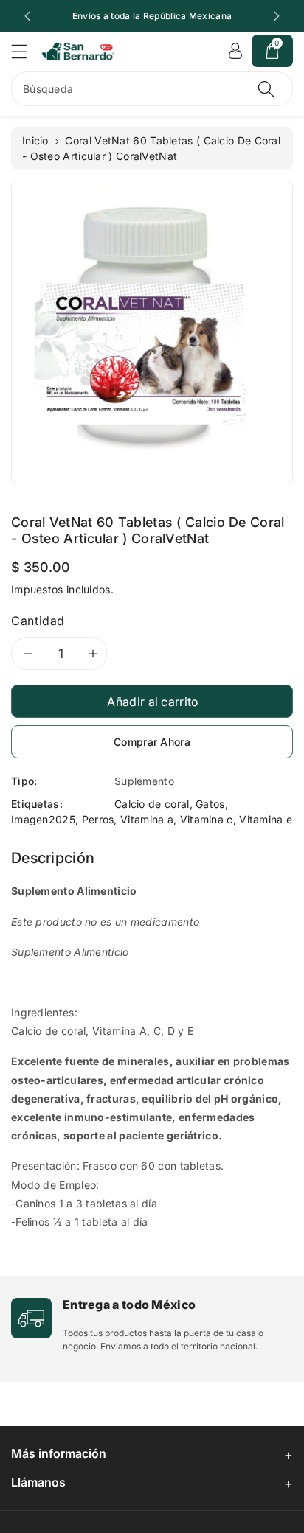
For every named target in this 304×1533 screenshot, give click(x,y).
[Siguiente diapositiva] (276, 16)
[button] (26, 51)
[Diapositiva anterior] (27, 16)
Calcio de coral (152, 803)
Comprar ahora (152, 742)
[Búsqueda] (266, 88)
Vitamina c (206, 819)
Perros (98, 819)
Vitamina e (265, 819)
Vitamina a (146, 819)
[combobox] (152, 88)
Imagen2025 (43, 819)
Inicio (35, 140)
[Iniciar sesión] (235, 51)
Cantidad (38, 620)
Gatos (210, 803)
